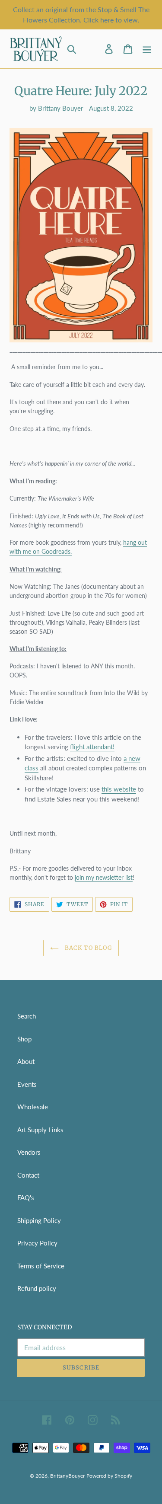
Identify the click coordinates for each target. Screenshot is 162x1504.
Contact (28, 1175)
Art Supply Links (40, 1130)
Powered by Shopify (109, 1475)
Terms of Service (40, 1266)
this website (119, 789)
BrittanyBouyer (67, 1475)
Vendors (29, 1152)
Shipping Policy (39, 1220)
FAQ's (25, 1197)
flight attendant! (92, 746)
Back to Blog (87, 948)
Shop (24, 1039)
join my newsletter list (104, 877)
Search (26, 1016)
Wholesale (32, 1107)
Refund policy (36, 1288)
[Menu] (146, 49)
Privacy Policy (37, 1243)
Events (27, 1084)
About (26, 1061)
